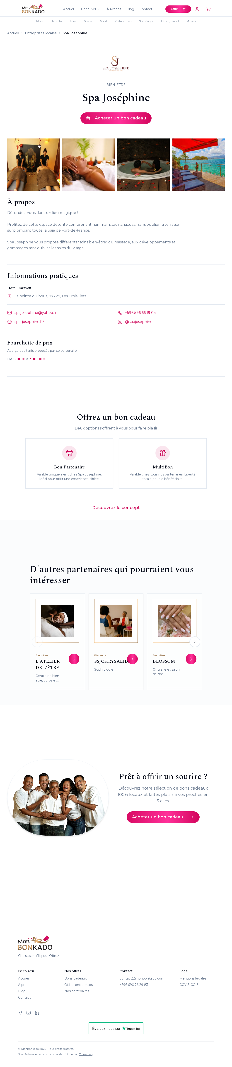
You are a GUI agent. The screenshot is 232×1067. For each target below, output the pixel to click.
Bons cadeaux (75, 978)
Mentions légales (192, 978)
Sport (103, 21)
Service (88, 21)
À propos (25, 985)
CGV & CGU (188, 985)
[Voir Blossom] (191, 659)
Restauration (123, 21)
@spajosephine (138, 322)
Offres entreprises (78, 985)
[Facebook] (20, 1013)
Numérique (146, 21)
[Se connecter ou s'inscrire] (197, 9)
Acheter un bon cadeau (120, 118)
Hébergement (170, 21)
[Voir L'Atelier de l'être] (74, 659)
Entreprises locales (41, 33)
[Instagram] (28, 1013)
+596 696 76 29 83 (134, 985)
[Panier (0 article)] (208, 9)
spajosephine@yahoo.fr (35, 312)
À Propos (114, 9)
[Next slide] (194, 641)
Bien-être (57, 21)
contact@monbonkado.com (142, 978)
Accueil (69, 9)
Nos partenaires (76, 991)
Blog (130, 9)
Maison (191, 21)
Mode (40, 21)
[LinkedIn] (36, 1013)
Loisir (73, 21)
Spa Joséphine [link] (75, 33)
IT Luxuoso (85, 1054)
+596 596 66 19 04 (140, 312)
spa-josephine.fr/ (29, 322)
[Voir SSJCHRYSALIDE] (132, 659)
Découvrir (88, 9)
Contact (146, 9)
